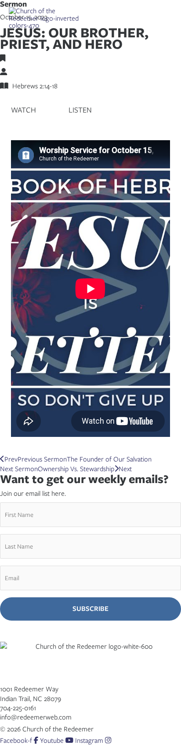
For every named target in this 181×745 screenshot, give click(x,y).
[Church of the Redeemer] (46, 18)
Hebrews (18, 58)
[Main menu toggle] (163, 18)
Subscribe (90, 608)
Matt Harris (23, 71)
